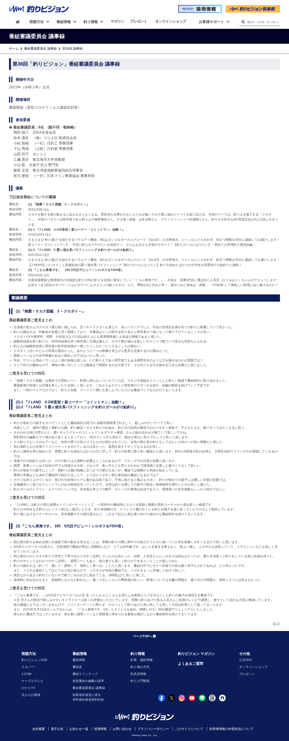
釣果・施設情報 (142, 660)
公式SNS (245, 660)
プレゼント (247, 674)
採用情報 (100, 729)
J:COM (26, 674)
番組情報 (79, 654)
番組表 (77, 667)
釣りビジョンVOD (34, 660)
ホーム (14, 48)
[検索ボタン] (243, 22)
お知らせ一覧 (78, 729)
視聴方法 (28, 654)
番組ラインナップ (85, 674)
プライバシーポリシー (153, 729)
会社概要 (38, 729)
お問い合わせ (122, 729)
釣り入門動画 (140, 681)
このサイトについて (189, 729)
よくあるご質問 (190, 663)
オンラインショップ (253, 667)
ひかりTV (28, 688)
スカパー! (28, 667)
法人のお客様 (30, 695)
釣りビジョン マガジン (196, 654)
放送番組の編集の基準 (88, 681)
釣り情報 (138, 654)
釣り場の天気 (140, 667)
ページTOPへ (142, 636)
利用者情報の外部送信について (231, 729)
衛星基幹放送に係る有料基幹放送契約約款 (88, 697)
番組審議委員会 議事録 (40, 48)
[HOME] (17, 22)
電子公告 (57, 729)
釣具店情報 (138, 674)
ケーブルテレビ (32, 681)
